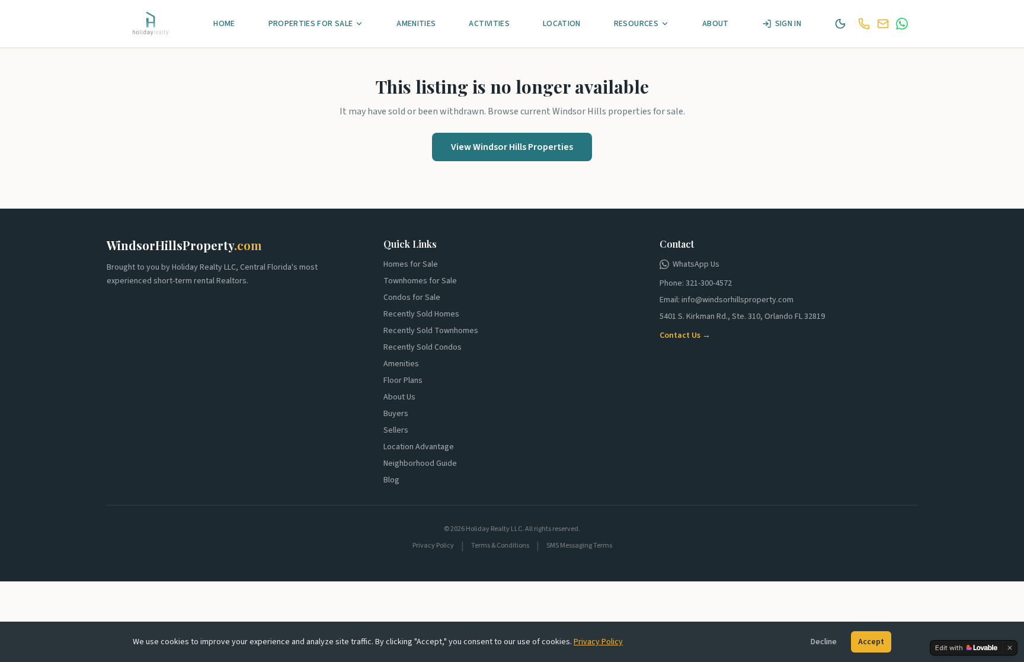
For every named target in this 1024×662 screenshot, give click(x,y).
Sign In (788, 24)
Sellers (395, 430)
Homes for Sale (410, 264)
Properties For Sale (310, 24)
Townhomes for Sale (420, 281)
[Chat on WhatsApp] (902, 24)
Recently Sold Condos (422, 347)
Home (224, 24)
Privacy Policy (598, 642)
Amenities (416, 24)
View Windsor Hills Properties (512, 146)
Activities (489, 24)
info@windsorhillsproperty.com (737, 300)
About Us (399, 397)
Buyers (395, 414)
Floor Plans (403, 380)
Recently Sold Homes (421, 314)
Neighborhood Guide (420, 463)
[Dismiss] (1010, 648)
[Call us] (864, 24)
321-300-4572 (709, 283)
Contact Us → (685, 335)
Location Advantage (418, 447)
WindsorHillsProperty (184, 245)
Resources (636, 24)
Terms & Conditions (500, 546)
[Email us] (883, 24)
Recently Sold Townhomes (430, 331)
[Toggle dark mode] (840, 23)
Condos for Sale (411, 297)
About (715, 24)
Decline (824, 642)
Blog (391, 480)
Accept (871, 642)
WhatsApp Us (696, 264)
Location (562, 24)
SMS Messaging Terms (579, 546)
